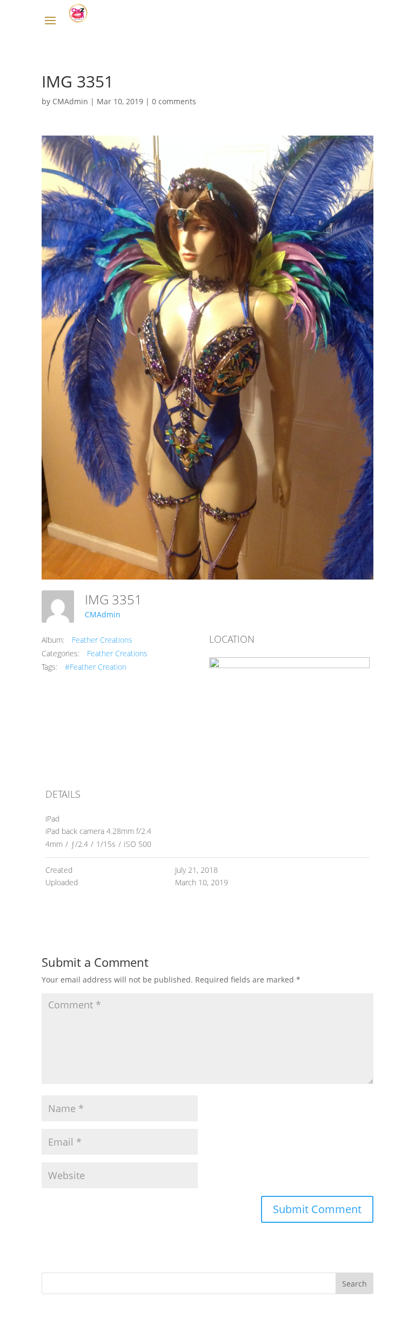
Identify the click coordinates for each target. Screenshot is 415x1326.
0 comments (174, 101)
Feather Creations (102, 640)
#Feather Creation (95, 667)
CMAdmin (70, 101)
